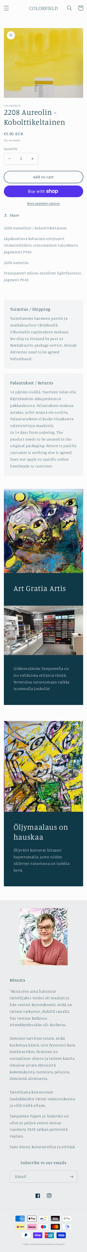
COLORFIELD (36, 1244)
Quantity (10, 149)
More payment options (43, 203)
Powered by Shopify (54, 1244)
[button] (6, 8)
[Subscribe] (71, 1176)
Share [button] (14, 215)
